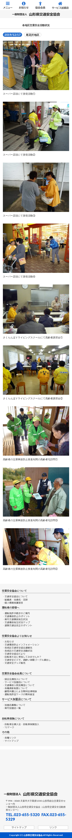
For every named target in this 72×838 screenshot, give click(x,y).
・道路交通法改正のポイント (17, 625)
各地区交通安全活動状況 (36, 25)
